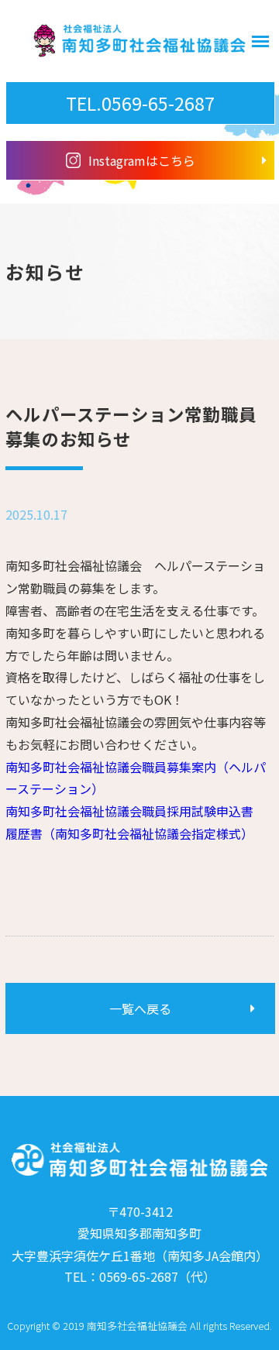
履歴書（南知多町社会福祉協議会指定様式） (129, 833)
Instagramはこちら (141, 160)
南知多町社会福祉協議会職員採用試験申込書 (129, 811)
